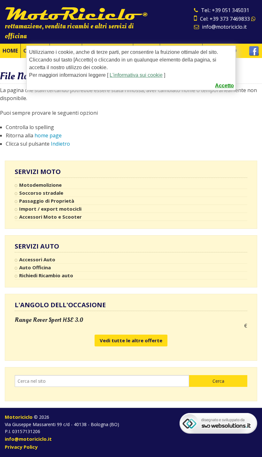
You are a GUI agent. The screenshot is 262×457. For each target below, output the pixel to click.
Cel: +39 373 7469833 (225, 18)
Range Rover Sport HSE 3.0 (49, 320)
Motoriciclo (19, 417)
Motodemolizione (40, 185)
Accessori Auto (37, 259)
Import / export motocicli (50, 209)
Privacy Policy (21, 447)
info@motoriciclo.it (224, 26)
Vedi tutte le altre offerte (131, 340)
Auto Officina (35, 267)
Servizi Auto (37, 246)
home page (48, 135)
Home (10, 50)
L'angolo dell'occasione (60, 305)
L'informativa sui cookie (136, 75)
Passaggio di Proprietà (46, 201)
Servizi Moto (38, 172)
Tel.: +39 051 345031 (224, 10)
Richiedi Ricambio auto (46, 275)
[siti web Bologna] (218, 423)
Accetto (224, 85)
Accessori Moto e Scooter (50, 217)
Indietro (60, 143)
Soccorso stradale (41, 193)
